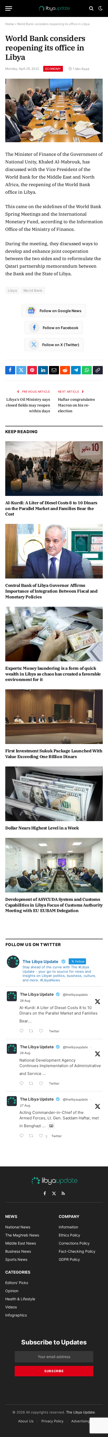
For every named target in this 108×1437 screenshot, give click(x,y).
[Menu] (8, 8)
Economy (53, 69)
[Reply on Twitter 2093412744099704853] (23, 1031)
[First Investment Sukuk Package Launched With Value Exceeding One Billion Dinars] (54, 716)
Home (9, 24)
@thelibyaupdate (75, 995)
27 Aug (25, 1105)
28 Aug (25, 1001)
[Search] (91, 8)
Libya (12, 290)
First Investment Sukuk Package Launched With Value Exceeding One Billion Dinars (53, 753)
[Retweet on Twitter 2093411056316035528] (33, 1083)
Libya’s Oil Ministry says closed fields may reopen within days (28, 405)
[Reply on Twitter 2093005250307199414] (23, 1136)
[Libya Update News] (54, 8)
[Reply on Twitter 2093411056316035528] (23, 1083)
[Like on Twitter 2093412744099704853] (42, 1031)
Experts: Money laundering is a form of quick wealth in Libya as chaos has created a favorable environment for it (53, 674)
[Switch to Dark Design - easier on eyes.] (100, 8)
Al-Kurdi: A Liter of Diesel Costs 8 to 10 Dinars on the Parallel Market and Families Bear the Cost (51, 508)
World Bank (32, 290)
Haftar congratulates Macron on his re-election (76, 405)
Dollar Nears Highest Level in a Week (42, 828)
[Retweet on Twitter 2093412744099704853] (33, 1031)
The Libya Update (37, 994)
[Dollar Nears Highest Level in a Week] (54, 793)
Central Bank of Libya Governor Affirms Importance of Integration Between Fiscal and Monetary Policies (51, 591)
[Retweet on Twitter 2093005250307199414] (33, 1136)
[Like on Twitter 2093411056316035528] (42, 1083)
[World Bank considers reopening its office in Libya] (54, 110)
